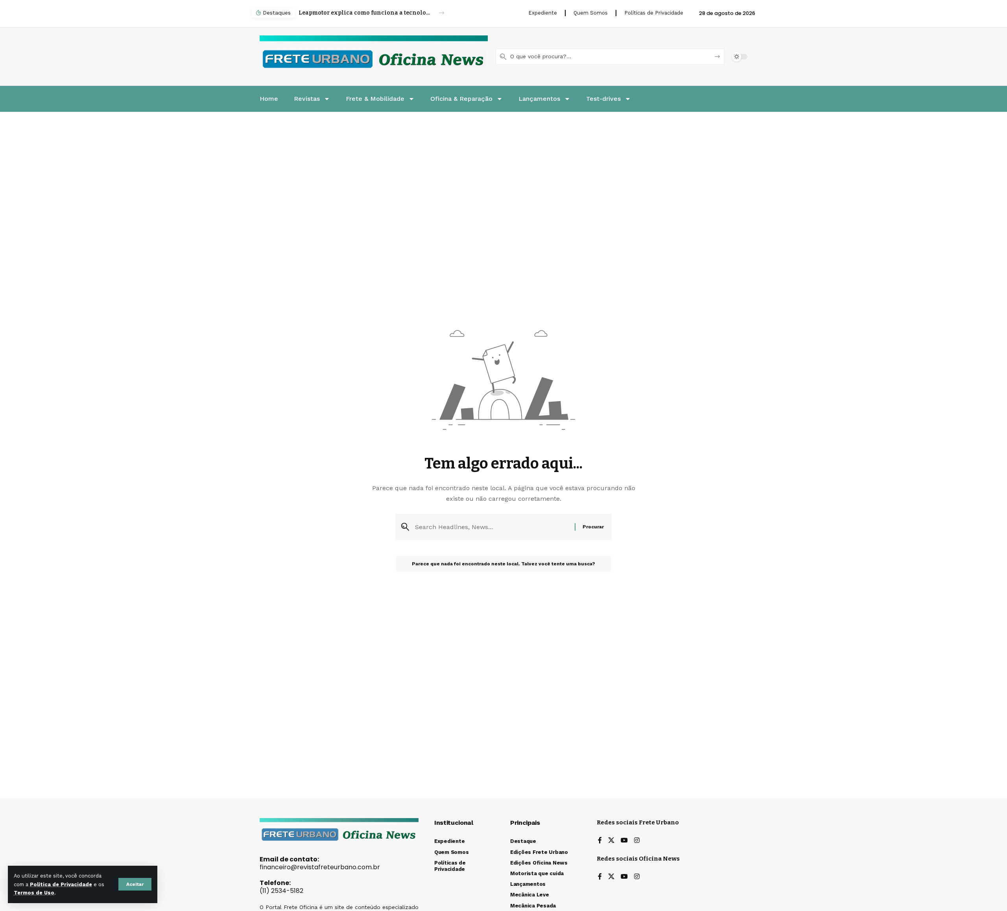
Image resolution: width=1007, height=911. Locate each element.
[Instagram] (637, 840)
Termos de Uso (34, 893)
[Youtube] (624, 840)
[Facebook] (600, 840)
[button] (134, 884)
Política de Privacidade (61, 884)
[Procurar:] (492, 527)
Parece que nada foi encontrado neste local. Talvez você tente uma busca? (503, 564)
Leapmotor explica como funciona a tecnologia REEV (364, 12)
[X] (611, 840)
